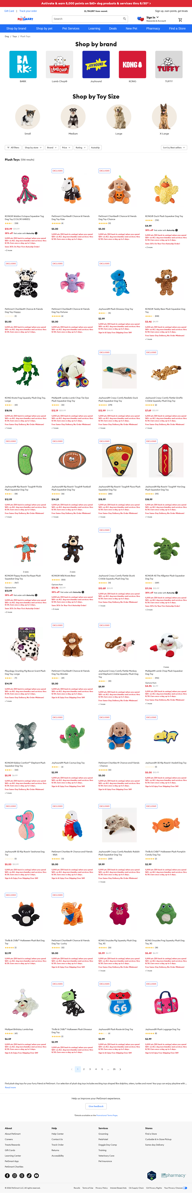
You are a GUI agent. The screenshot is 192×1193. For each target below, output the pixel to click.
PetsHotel (103, 1139)
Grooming (103, 1133)
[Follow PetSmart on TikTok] (29, 1175)
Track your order (28, 11)
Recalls (77, 1188)
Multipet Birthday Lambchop (19, 1029)
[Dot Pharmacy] (173, 1175)
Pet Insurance (105, 1161)
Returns (55, 1150)
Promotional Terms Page (106, 1115)
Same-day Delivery (154, 1144)
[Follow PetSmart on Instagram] (14, 1175)
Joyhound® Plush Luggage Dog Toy (162, 1029)
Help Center (58, 1133)
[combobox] (90, 19)
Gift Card (9, 11)
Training (102, 1150)
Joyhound (96, 81)
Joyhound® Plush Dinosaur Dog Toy (116, 309)
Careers (9, 1139)
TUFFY (169, 81)
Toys (14, 36)
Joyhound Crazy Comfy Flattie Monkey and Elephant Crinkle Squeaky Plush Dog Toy (118, 674)
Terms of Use (87, 1188)
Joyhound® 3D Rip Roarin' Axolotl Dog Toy (166, 762)
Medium (73, 133)
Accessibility (58, 1155)
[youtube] (36, 1175)
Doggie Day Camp (108, 1144)
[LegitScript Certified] (151, 1176)
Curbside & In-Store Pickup (158, 1139)
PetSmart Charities (14, 1166)
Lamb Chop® (59, 81)
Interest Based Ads (118, 1188)
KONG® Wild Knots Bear (64, 575)
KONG (132, 81)
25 (114, 1069)
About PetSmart (12, 1133)
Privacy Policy (102, 1188)
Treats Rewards (12, 1144)
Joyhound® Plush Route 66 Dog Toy (116, 1029)
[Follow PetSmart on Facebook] (7, 1175)
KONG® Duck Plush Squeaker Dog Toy (164, 216)
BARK (23, 81)
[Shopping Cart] (184, 20)
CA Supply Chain (136, 1188)
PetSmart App (12, 1161)
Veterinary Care (106, 1155)
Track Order (58, 1144)
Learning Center (13, 1155)
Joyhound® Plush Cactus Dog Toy (68, 762)
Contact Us (57, 1139)
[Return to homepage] (25, 19)
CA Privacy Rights (154, 1188)
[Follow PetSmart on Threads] (21, 1175)
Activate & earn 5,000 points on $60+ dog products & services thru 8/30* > (96, 3)
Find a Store (151, 1133)
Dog (7, 36)
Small (28, 133)
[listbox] (96, 67)
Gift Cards (10, 1150)
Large (119, 133)
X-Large (164, 133)
